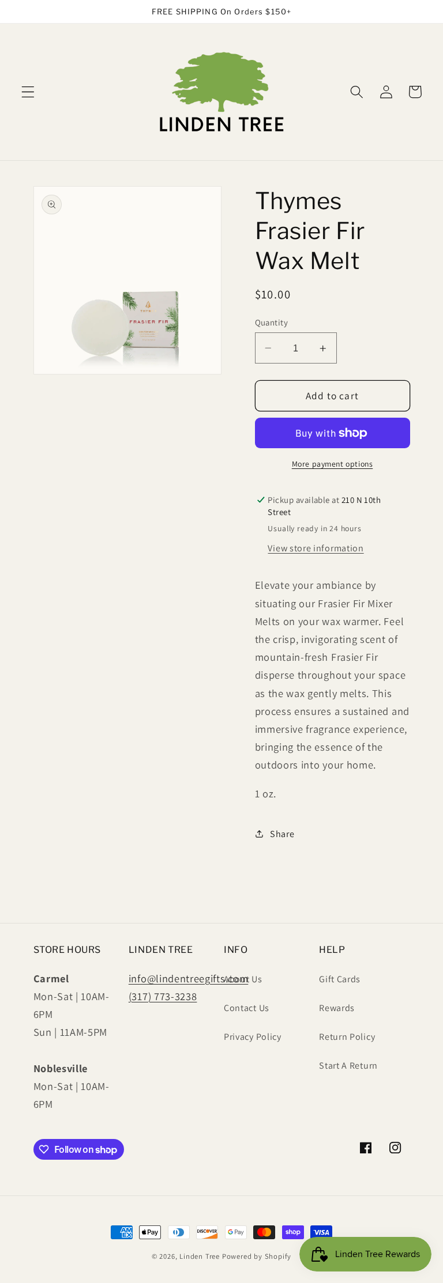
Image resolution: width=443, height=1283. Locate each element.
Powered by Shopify (257, 1256)
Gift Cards (340, 979)
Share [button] (282, 834)
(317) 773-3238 (163, 996)
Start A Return (348, 1065)
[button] (28, 92)
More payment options (332, 464)
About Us (243, 979)
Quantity (271, 322)
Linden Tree (199, 1256)
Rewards (337, 1008)
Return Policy (347, 1037)
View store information (315, 548)
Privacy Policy (252, 1037)
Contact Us (246, 1008)
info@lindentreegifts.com (189, 978)
